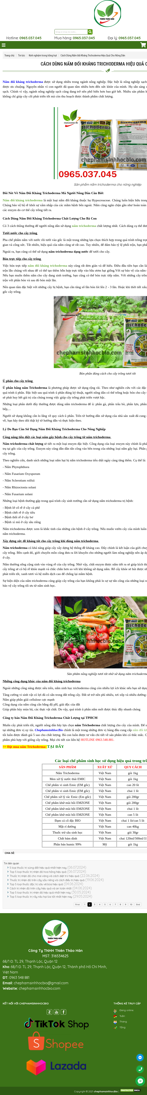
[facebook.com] (63, 1012)
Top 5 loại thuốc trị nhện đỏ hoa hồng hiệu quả (38, 872)
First (77, 904)
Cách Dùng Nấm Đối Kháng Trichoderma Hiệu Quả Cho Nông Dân (93, 55)
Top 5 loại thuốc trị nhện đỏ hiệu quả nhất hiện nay (40, 892)
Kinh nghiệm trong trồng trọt (43, 55)
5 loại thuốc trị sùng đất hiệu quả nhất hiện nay (38, 867)
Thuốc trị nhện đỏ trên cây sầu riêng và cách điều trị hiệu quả (47, 880)
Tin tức (21, 55)
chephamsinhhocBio (106, 1091)
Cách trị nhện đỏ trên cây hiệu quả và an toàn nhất (41, 888)
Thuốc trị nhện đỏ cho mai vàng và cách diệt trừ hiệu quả (44, 876)
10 (131, 904)
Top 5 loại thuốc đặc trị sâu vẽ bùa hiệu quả (36, 884)
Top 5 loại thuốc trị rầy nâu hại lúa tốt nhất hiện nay (41, 896)
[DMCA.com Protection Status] (130, 1091)
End (138, 904)
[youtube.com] (56, 1012)
